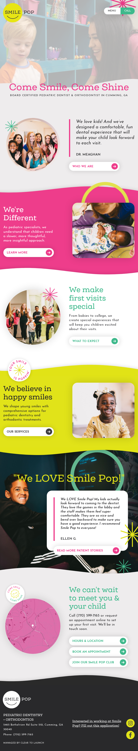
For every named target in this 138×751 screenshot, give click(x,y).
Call (127, 11)
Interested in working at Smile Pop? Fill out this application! (96, 723)
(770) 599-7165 (87, 615)
